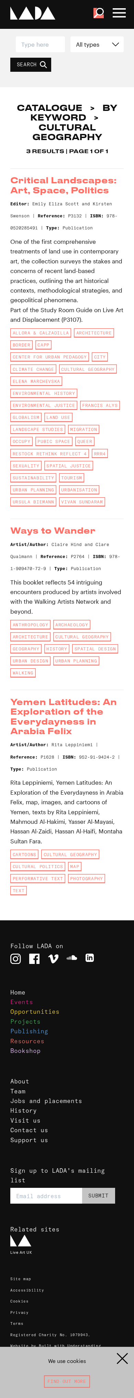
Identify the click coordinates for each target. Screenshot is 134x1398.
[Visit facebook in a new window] (34, 959)
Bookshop (25, 1051)
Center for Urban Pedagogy (50, 357)
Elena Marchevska (36, 381)
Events (21, 1002)
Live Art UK (21, 1252)
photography (86, 878)
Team (17, 1091)
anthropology (30, 624)
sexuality (26, 465)
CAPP (43, 345)
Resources (27, 1041)
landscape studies (38, 429)
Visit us (25, 1120)
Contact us (29, 1130)
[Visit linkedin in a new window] (91, 959)
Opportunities (34, 1011)
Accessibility (27, 1290)
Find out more (66, 1381)
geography (26, 648)
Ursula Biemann (33, 501)
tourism (71, 477)
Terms (16, 1323)
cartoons (24, 854)
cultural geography (88, 369)
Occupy (22, 441)
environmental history (44, 393)
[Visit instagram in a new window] (15, 959)
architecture (94, 333)
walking (23, 672)
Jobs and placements (46, 1101)
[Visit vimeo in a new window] (53, 959)
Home (17, 992)
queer (84, 441)
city (100, 357)
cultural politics (38, 866)
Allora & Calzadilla (41, 333)
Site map (20, 1278)
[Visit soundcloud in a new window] (72, 959)
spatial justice (68, 465)
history (56, 648)
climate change (33, 369)
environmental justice (44, 405)
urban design (30, 660)
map (74, 866)
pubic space (53, 441)
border (22, 345)
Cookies (19, 1301)
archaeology (71, 624)
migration (83, 429)
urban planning (33, 489)
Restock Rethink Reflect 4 (50, 453)
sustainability (33, 477)
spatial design (95, 648)
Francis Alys (100, 405)
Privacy (19, 1312)
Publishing (29, 1031)
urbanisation (79, 489)
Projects (25, 1021)
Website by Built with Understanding (55, 1345)
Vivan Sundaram (82, 501)
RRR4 (100, 453)
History (23, 1110)
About (19, 1081)
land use (58, 417)
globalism (26, 417)
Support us (29, 1140)
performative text (38, 878)
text (19, 890)
